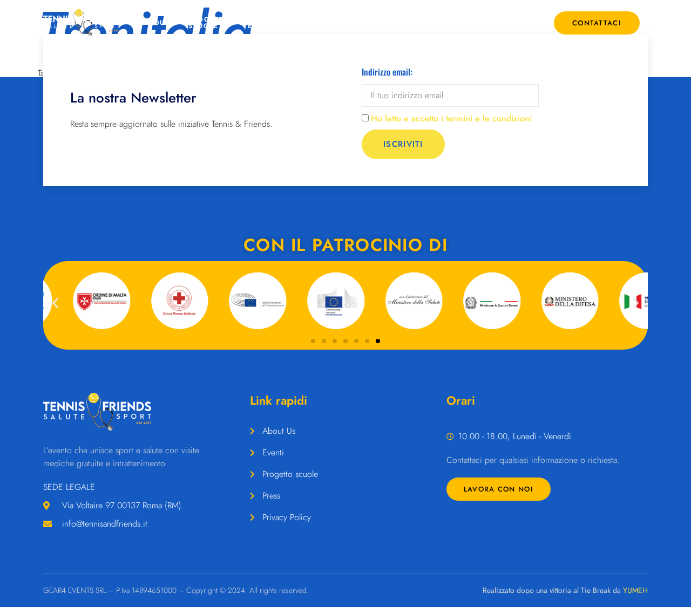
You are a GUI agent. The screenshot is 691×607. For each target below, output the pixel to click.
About (156, 23)
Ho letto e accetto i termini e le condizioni (451, 118)
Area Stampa (371, 23)
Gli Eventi (261, 23)
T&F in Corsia (322, 23)
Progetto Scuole (208, 23)
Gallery (422, 23)
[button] (55, 302)
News (523, 23)
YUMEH (635, 590)
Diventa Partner (476, 23)
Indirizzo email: (387, 71)
